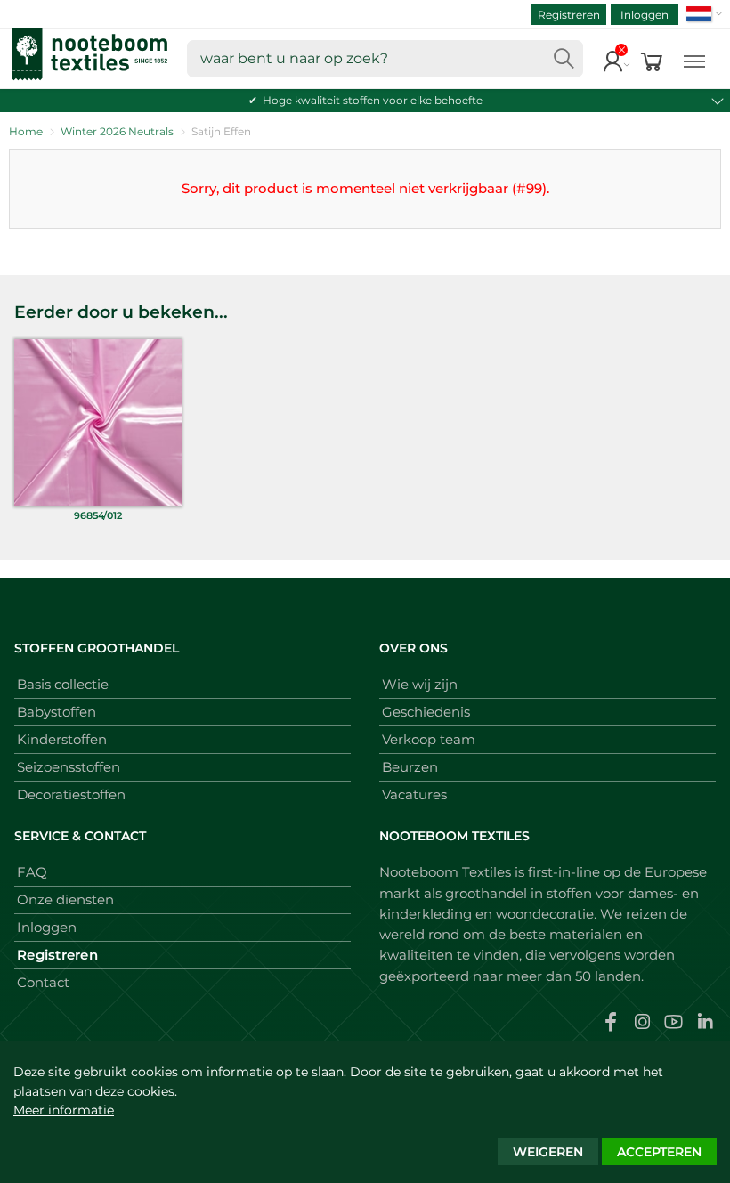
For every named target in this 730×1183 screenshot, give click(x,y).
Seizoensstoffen (68, 766)
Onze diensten (65, 899)
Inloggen (644, 14)
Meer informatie (63, 1110)
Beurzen (410, 766)
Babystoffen (56, 711)
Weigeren (548, 1152)
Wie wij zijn (420, 684)
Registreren (569, 14)
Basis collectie (63, 684)
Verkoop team (428, 739)
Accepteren (659, 1152)
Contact (43, 982)
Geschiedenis (426, 711)
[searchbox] (385, 58)
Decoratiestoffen (71, 794)
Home (26, 131)
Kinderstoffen (62, 739)
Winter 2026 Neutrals (117, 131)
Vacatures (414, 794)
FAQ (32, 871)
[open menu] (694, 59)
